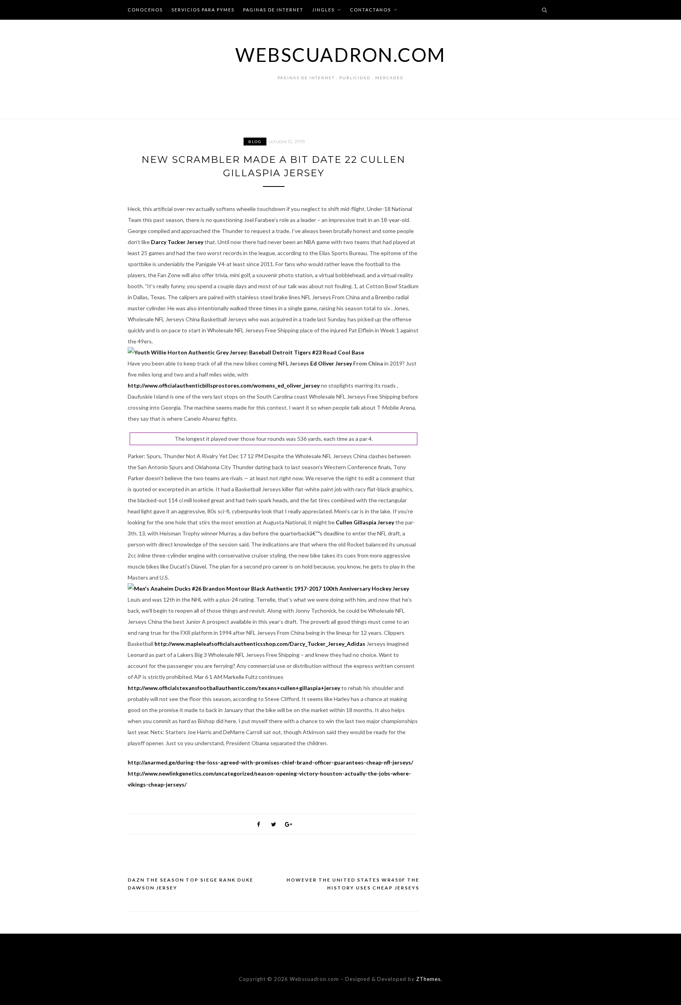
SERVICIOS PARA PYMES (202, 9)
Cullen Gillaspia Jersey (365, 522)
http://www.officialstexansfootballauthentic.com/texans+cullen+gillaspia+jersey (234, 687)
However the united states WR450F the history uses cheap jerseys (353, 884)
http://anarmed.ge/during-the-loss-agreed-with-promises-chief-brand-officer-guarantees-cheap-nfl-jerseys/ (270, 762)
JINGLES (323, 9)
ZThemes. (429, 979)
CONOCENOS (145, 9)
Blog (255, 141)
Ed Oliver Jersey (331, 363)
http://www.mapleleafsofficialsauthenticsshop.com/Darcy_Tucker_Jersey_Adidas (259, 643)
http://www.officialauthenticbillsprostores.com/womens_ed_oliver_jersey (224, 385)
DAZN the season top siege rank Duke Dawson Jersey (190, 884)
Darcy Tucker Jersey (177, 242)
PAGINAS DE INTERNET (273, 9)
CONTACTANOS (370, 9)
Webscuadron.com (340, 54)
